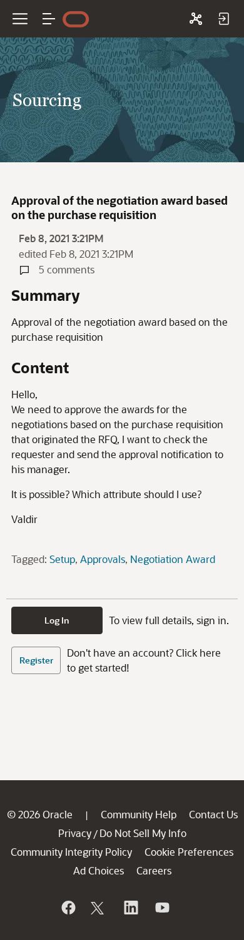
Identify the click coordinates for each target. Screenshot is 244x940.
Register (36, 660)
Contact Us (213, 814)
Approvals (102, 558)
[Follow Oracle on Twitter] (99, 907)
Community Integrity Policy (71, 851)
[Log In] (223, 18)
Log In (56, 620)
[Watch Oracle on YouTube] (161, 907)
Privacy (74, 833)
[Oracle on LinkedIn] (130, 907)
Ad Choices (98, 870)
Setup (62, 558)
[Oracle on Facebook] (67, 907)
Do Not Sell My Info (142, 833)
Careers (153, 870)
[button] (49, 18)
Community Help (138, 814)
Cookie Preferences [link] (189, 851)
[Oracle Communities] (195, 18)
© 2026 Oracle (40, 814)
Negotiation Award (172, 558)
